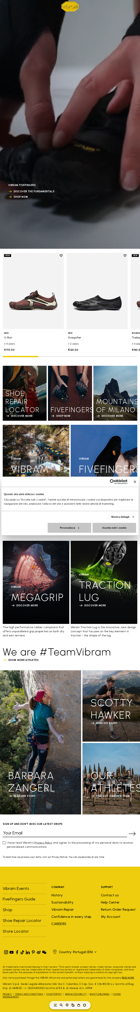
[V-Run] (33, 291)
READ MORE (128, 978)
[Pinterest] (33, 951)
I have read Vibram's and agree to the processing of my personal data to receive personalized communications (70, 844)
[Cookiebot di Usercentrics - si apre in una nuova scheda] (112, 481)
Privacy (7, 994)
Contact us (110, 895)
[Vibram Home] (70, 6)
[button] (74, 952)
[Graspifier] (97, 291)
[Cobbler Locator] (73, 1005)
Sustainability (62, 902)
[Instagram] (6, 951)
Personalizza (67, 527)
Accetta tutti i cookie (114, 527)
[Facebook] (17, 951)
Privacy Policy (43, 842)
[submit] (132, 833)
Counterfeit (54, 994)
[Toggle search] (61, 1005)
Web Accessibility (76, 994)
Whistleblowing (100, 994)
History (57, 895)
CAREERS (58, 924)
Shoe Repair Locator (22, 920)
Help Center (110, 902)
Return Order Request (118, 909)
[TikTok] (22, 951)
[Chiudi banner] (135, 482)
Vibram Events (16, 888)
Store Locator (16, 931)
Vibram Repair (62, 909)
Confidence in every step (71, 917)
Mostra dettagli (120, 516)
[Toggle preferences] (84, 1005)
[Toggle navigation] (55, 1005)
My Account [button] (111, 917)
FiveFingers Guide (20, 899)
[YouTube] (12, 951)
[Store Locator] (67, 1005)
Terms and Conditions (29, 994)
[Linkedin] (28, 951)
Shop (7, 909)
